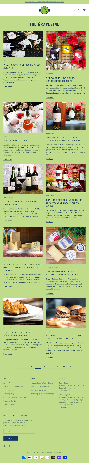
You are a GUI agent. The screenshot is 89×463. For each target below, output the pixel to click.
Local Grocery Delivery (40, 386)
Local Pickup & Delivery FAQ (14, 386)
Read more (7, 87)
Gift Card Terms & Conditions (14, 397)
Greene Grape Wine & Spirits (42, 383)
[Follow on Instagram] (10, 446)
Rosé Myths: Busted (15, 140)
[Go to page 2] (18, 366)
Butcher (49, 74)
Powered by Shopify (54, 452)
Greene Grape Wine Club (40, 390)
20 (64, 366)
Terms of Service (9, 401)
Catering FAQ (8, 390)
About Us (7, 383)
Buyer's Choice (52, 267)
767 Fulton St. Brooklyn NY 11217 (72, 385)
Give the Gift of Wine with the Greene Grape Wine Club (44, 2)
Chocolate (7, 328)
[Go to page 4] (70, 366)
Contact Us (7, 408)
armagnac (50, 196)
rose (5, 136)
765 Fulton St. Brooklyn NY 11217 (72, 397)
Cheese (6, 260)
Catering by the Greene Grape (42, 394)
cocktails (50, 133)
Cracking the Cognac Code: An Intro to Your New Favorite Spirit (64, 203)
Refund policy (8, 394)
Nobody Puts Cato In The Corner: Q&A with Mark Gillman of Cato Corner (22, 267)
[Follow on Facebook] (4, 446)
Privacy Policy (9, 404)
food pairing (8, 197)
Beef (48, 331)
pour (5, 60)
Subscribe (11, 438)
